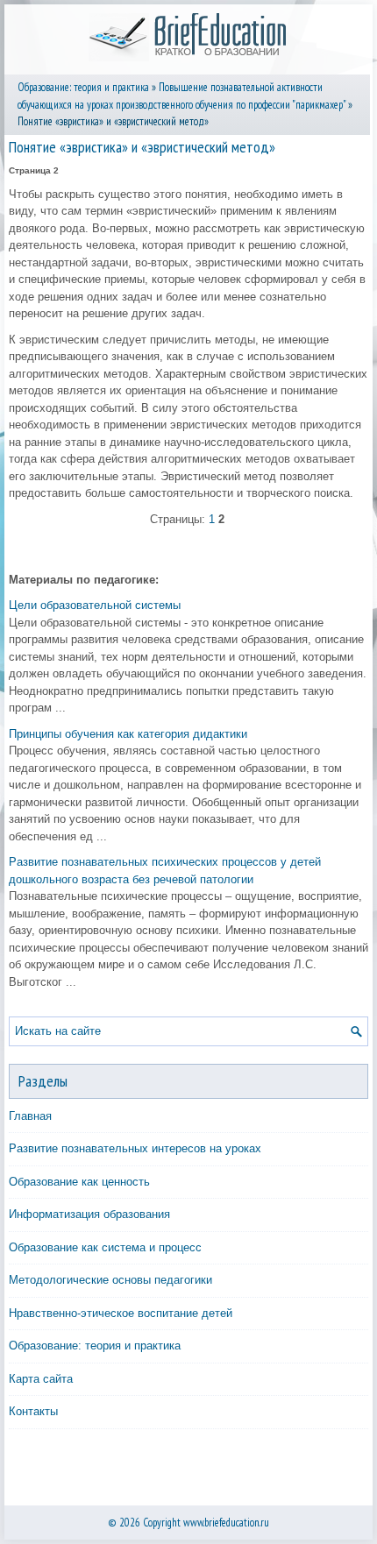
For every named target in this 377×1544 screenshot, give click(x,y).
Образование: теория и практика (83, 87)
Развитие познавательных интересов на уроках (135, 1148)
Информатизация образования (89, 1214)
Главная (30, 1116)
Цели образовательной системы (95, 605)
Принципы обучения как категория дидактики (128, 733)
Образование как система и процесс (105, 1247)
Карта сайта (41, 1378)
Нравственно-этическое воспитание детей (120, 1313)
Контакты (33, 1411)
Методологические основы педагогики (110, 1279)
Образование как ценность (79, 1181)
